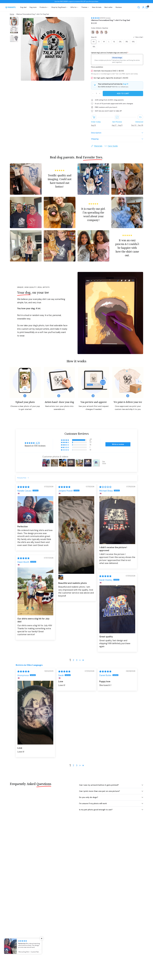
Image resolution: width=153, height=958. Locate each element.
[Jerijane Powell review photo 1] (76, 535)
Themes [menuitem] (84, 7)
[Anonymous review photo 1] (35, 713)
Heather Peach (97, 32)
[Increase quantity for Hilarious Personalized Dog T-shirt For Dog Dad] (99, 93)
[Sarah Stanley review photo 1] (117, 609)
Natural (106, 32)
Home (12, 14)
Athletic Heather (93, 32)
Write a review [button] (118, 444)
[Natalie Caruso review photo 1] (35, 509)
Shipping (95, 139)
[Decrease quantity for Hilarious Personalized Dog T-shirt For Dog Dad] (93, 93)
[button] (95, 18)
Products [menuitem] (43, 7)
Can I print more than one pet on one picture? (99, 791)
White (101, 32)
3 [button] (76, 660)
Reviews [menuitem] (119, 7)
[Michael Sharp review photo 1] (117, 520)
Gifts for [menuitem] (73, 7)
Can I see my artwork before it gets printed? (99, 785)
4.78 (38, 442)
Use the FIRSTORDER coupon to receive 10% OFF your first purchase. (77, 1)
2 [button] (73, 660)
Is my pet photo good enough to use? (96, 809)
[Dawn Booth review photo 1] (35, 591)
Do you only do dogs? (88, 797)
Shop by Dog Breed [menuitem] (58, 7)
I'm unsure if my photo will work (93, 803)
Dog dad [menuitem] (23, 7)
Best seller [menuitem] (108, 7)
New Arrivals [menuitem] (96, 7)
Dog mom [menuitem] (33, 7)
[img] (23, 487)
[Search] (139, 7)
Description (96, 132)
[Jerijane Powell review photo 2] (60, 577)
